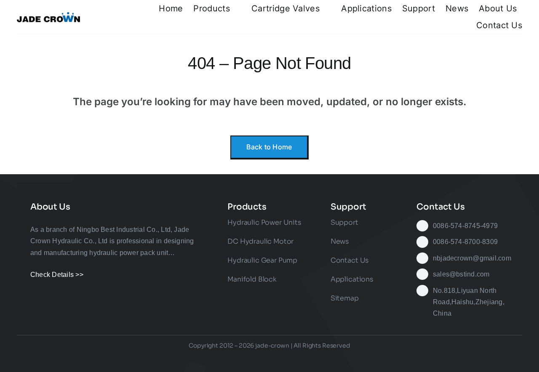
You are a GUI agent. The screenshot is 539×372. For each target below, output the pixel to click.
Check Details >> (56, 274)
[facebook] (208, 359)
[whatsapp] (299, 359)
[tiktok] (254, 359)
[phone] (330, 359)
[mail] (315, 359)
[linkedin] (284, 359)
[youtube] (269, 359)
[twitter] (223, 359)
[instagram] (238, 359)
